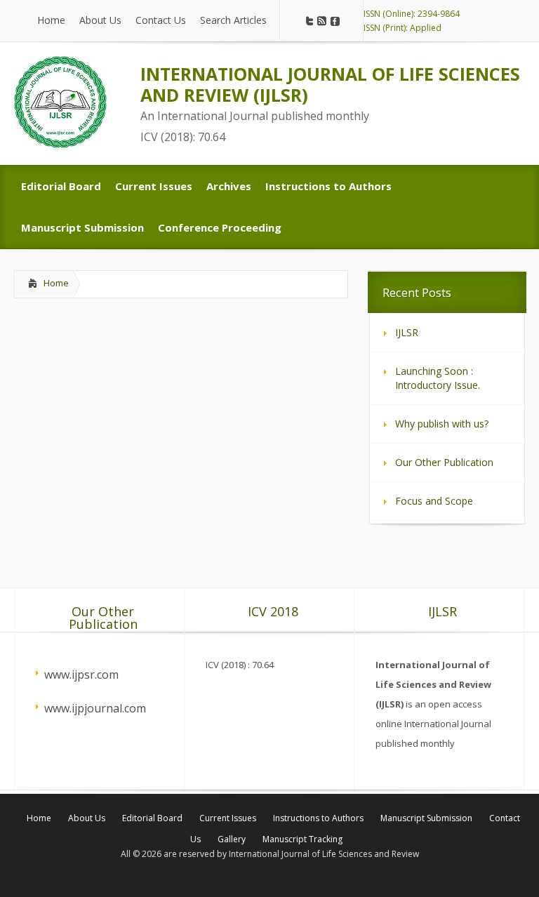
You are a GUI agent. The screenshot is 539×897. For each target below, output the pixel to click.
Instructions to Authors (318, 818)
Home (56, 283)
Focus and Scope (434, 500)
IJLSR (406, 332)
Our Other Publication (444, 462)
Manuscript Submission (426, 818)
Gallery (232, 839)
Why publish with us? (441, 423)
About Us (86, 818)
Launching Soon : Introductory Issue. (437, 378)
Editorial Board (152, 818)
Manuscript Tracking (302, 839)
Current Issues (227, 818)
